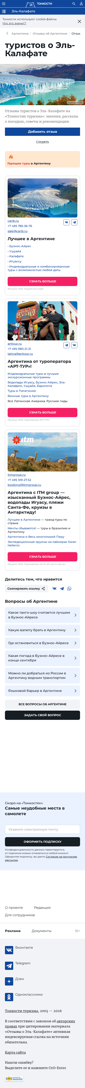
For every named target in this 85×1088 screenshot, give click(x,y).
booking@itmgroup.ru (24, 485)
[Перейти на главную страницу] (39, 3)
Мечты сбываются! (22, 528)
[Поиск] (74, 3)
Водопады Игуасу (21, 382)
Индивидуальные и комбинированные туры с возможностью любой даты (39, 268)
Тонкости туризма (8, 33)
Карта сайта (15, 1052)
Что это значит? (14, 23)
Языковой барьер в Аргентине (35, 691)
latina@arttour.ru (20, 354)
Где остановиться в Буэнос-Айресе (38, 643)
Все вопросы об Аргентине (42, 704)
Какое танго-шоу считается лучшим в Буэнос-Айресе (39, 615)
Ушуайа (15, 251)
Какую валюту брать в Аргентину (37, 630)
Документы (42, 931)
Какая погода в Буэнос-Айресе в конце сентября (36, 658)
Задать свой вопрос (42, 715)
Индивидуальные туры (25, 374)
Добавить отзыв (42, 132)
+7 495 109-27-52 (19, 480)
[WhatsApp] (69, 588)
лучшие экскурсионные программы (33, 375)
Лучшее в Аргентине (31, 238)
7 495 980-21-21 (19, 349)
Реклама (13, 931)
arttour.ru (15, 344)
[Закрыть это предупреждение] (80, 21)
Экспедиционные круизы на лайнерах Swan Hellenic (42, 543)
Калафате (16, 256)
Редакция (42, 908)
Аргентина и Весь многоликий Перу (36, 537)
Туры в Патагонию (22, 391)
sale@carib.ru (17, 231)
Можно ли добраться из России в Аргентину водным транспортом (37, 675)
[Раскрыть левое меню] (3, 3)
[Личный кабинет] (81, 3)
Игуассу (15, 261)
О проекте (14, 908)
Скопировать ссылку (23, 588)
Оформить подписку (42, 842)
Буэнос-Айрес (20, 246)
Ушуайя (29, 386)
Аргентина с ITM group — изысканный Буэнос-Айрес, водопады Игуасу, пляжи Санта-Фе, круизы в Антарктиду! (39, 502)
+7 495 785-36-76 (20, 226)
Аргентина (20, 33)
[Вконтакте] (66, 222)
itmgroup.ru (17, 475)
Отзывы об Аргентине (50, 33)
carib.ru (13, 221)
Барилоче (44, 386)
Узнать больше (42, 281)
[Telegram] (74, 222)
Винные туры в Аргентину (28, 396)
